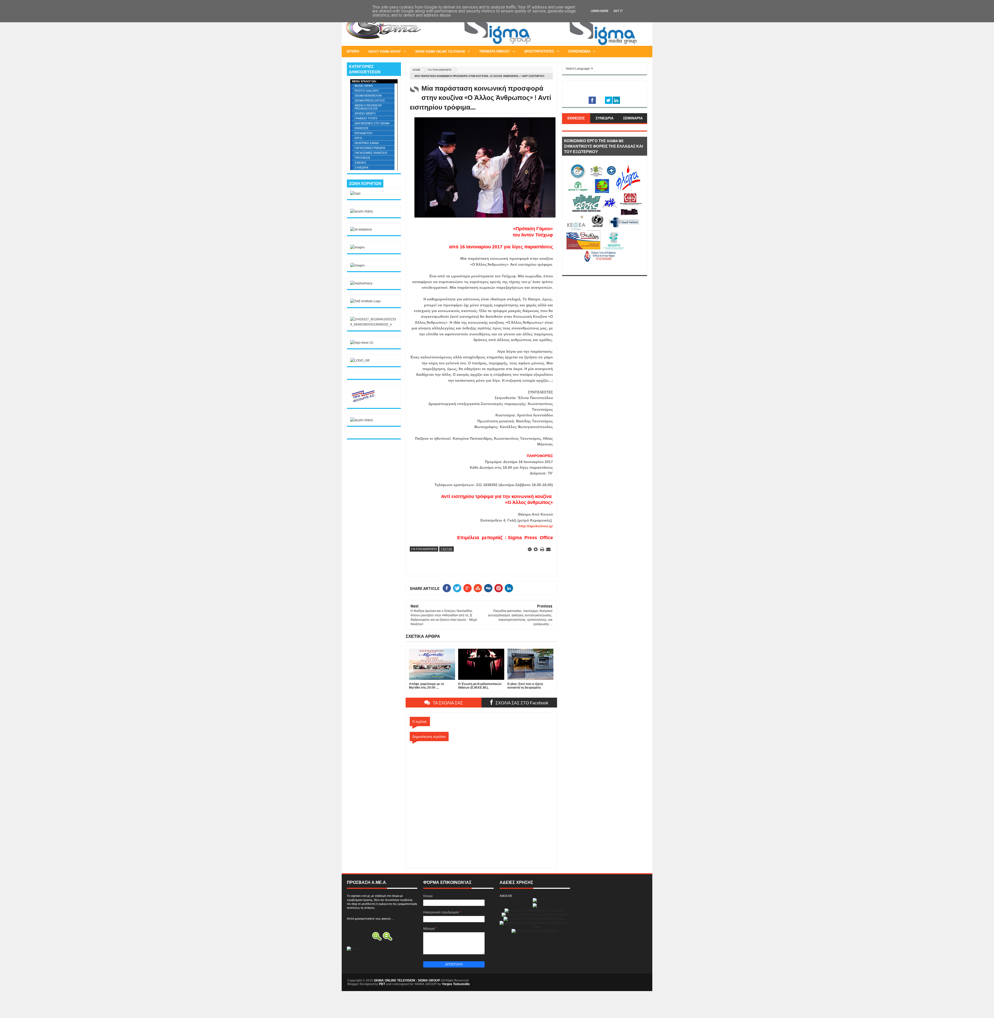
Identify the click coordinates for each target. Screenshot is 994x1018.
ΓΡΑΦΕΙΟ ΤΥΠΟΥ (366, 118)
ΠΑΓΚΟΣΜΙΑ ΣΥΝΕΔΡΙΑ (370, 147)
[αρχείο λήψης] (361, 211)
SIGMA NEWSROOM (368, 95)
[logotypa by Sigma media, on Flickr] (604, 269)
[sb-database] (361, 229)
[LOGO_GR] (360, 360)
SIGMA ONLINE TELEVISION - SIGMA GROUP (407, 980)
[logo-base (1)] (361, 342)
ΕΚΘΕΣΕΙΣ (362, 128)
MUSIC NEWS (364, 85)
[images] (357, 247)
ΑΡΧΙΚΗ (352, 51)
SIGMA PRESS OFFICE (370, 100)
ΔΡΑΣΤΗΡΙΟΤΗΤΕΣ (539, 51)
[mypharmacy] (361, 283)
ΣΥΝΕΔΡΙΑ (361, 167)
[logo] (355, 193)
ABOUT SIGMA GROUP (384, 51)
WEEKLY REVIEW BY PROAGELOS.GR (368, 107)
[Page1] (553, 45)
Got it (618, 11)
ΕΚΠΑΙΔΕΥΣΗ (363, 133)
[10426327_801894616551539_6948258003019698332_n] (374, 324)
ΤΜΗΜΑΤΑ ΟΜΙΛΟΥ (494, 51)
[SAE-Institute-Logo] (365, 301)
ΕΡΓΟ (358, 138)
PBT (382, 984)
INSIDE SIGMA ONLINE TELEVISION (440, 51)
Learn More (599, 11)
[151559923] (363, 402)
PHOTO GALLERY (367, 90)
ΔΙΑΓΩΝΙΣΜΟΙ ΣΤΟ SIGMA (372, 123)
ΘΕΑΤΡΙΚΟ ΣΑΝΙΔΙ (367, 143)
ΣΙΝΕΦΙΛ (360, 162)
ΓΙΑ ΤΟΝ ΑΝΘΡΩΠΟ (439, 69)
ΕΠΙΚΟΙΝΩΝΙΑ (579, 51)
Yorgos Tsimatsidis (456, 984)
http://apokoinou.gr (535, 526)
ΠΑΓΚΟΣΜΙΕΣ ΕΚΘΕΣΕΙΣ (371, 152)
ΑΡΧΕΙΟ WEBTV (365, 113)
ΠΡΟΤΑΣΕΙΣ (362, 157)
